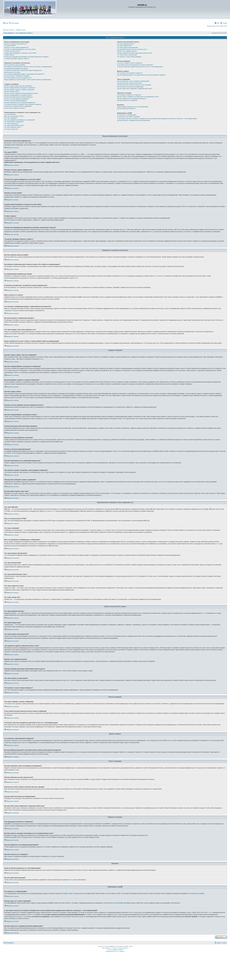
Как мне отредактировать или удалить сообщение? (19, 87)
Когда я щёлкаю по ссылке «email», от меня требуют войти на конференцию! (27, 79)
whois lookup (133, 912)
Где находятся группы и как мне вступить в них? (132, 49)
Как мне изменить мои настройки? (14, 65)
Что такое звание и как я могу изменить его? (18, 77)
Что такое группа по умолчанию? (127, 55)
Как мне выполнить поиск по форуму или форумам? (133, 81)
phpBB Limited (67, 893)
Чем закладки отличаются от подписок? (129, 95)
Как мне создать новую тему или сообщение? (18, 86)
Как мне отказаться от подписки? (127, 100)
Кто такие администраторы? (125, 44)
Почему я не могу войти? (12, 51)
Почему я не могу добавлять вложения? (16, 99)
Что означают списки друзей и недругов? (129, 73)
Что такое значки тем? (11, 129)
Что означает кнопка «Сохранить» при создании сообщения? (23, 104)
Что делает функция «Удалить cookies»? (16, 58)
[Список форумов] (30, 9)
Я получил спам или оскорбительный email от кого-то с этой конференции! (140, 66)
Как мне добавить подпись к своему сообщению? (19, 89)
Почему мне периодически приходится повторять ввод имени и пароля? (26, 56)
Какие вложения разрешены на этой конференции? (132, 106)
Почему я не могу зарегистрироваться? (16, 47)
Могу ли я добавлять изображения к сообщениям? (19, 120)
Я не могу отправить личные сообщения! (129, 63)
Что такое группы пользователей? (127, 47)
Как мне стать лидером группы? (127, 51)
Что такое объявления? (11, 123)
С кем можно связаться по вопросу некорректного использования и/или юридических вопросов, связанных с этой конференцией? (157, 118)
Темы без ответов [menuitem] (8, 30)
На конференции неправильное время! (16, 68)
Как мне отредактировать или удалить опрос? (18, 95)
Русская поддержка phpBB (115, 949)
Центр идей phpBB (116, 903)
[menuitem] (5, 23)
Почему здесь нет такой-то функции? (128, 116)
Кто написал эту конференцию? (126, 115)
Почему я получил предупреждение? (15, 100)
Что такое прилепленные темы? (14, 125)
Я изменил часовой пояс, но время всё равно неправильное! (23, 70)
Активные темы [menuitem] (20, 30)
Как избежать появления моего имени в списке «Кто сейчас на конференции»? (28, 66)
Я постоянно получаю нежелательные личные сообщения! (135, 65)
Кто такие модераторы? (124, 45)
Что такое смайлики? (10, 118)
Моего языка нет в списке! (12, 72)
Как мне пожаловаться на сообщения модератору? (19, 102)
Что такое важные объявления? (14, 121)
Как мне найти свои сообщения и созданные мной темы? (134, 88)
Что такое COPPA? (10, 45)
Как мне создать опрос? (11, 91)
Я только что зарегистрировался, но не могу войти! (20, 49)
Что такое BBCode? (10, 114)
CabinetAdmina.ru (123, 948)
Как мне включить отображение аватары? (17, 76)
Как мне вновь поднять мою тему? (14, 108)
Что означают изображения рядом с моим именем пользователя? (24, 74)
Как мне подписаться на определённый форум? (131, 98)
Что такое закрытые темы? (12, 127)
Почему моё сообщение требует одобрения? (18, 106)
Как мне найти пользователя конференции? (130, 86)
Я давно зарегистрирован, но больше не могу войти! (20, 53)
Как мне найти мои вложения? (126, 108)
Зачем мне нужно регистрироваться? (15, 44)
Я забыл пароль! (9, 55)
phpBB (56, 299)
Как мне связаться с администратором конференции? (133, 120)
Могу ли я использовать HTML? (14, 116)
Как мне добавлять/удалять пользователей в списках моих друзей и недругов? (141, 75)
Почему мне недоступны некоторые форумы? (18, 97)
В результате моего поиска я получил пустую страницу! (134, 85)
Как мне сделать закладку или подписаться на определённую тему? (138, 96)
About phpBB (199, 893)
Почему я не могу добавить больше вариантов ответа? (21, 93)
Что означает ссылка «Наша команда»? (129, 56)
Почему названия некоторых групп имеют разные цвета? (134, 53)
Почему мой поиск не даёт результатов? (129, 83)
